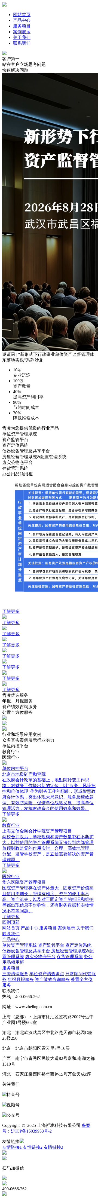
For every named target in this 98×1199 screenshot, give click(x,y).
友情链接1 (12, 1147)
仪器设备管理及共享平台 (26, 951)
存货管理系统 (70, 956)
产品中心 (21, 20)
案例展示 (21, 31)
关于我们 (21, 37)
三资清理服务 (15, 973)
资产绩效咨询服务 (52, 979)
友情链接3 (53, 1147)
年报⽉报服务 (21, 979)
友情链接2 (32, 1147)
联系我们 (21, 43)
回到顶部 (11, 922)
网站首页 (21, 14)
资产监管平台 (51, 945)
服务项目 (21, 26)
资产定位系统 (78, 945)
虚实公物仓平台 (40, 956)
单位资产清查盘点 (46, 973)
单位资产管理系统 (19, 945)
